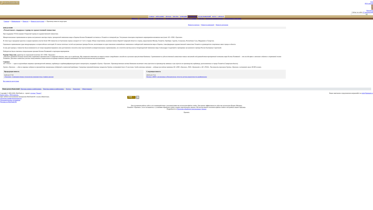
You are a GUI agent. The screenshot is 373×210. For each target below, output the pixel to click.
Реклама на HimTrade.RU (8, 102)
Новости (25, 21)
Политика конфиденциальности (11, 98)
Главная (6, 21)
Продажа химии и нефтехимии (31, 89)
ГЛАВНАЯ (151, 16)
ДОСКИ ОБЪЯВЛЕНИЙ (204, 16)
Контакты (369, 10)
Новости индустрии (37, 21)
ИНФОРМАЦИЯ (192, 16)
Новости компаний (207, 25)
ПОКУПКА (176, 16)
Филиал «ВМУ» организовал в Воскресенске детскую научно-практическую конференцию (176, 77)
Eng (371, 2)
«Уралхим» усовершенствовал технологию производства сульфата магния (28, 77)
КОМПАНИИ (183, 16)
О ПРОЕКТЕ (220, 16)
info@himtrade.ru (367, 93)
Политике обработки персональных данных (191, 109)
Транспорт (76, 89)
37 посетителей (368, 12)
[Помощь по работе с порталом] (372, 9)
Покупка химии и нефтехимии (53, 89)
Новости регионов (222, 25)
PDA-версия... (14, 95)
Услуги (68, 89)
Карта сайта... (4, 95)
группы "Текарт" (36, 93)
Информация (15, 21)
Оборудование (87, 89)
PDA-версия (369, 3)
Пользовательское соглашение (10, 100)
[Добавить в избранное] (372, 6)
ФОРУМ (214, 16)
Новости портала (193, 25)
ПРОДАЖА (169, 16)
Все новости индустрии (11, 81)
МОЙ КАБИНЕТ (160, 16)
